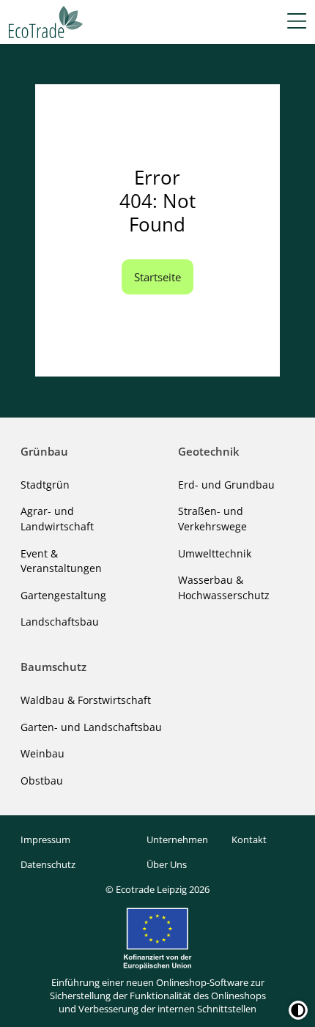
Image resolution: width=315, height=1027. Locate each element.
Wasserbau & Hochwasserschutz (224, 587)
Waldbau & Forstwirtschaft (86, 700)
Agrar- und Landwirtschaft (57, 518)
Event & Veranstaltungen (61, 561)
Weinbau (42, 753)
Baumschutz (53, 666)
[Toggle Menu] (296, 22)
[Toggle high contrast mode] (298, 1010)
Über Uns (167, 864)
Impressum (45, 839)
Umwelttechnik (214, 553)
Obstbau (42, 780)
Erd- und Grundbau (226, 485)
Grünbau (44, 451)
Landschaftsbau (60, 622)
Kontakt (249, 839)
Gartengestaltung (63, 595)
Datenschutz (48, 864)
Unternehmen (177, 839)
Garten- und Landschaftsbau (91, 727)
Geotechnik (209, 451)
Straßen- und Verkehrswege (212, 518)
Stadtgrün (45, 485)
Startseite (157, 277)
